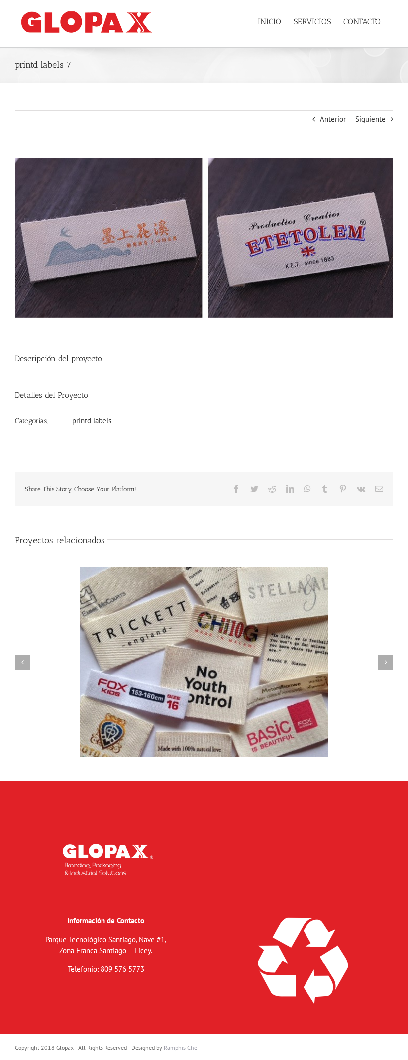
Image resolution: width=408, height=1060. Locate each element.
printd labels (91, 420)
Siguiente (370, 119)
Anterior (333, 119)
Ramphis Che (180, 1047)
